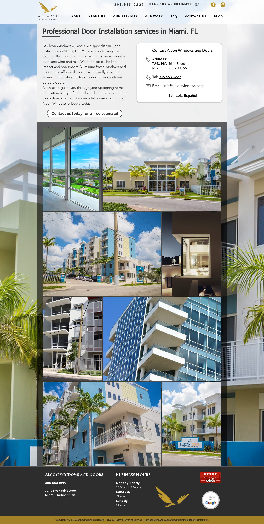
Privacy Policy (114, 520)
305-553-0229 (170, 77)
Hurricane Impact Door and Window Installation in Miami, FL (176, 520)
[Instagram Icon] (223, 4)
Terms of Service (132, 520)
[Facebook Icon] (213, 4)
